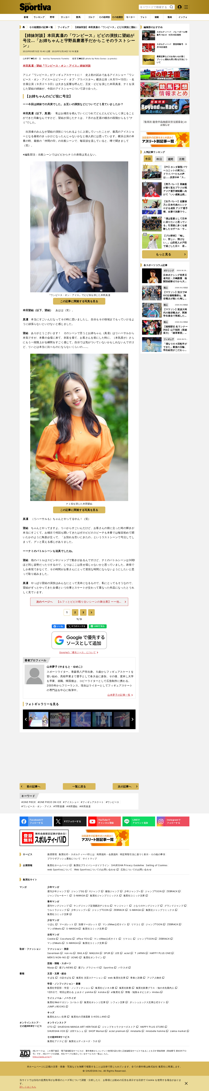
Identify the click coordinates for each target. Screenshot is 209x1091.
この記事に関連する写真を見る (79, 301)
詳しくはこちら (28, 1086)
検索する (171, 7)
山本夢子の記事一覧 (118, 694)
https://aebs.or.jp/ (42, 1056)
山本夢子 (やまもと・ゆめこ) (65, 666)
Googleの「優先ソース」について (77, 652)
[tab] (52, 17)
